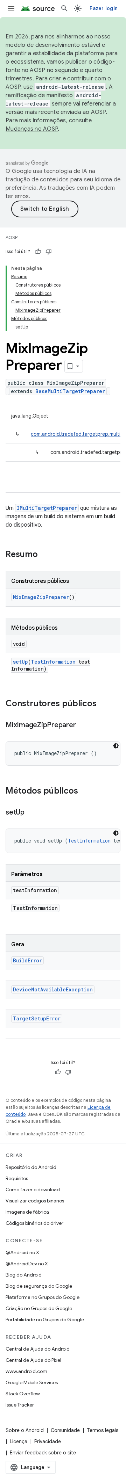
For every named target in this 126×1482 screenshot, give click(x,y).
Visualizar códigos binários (35, 1201)
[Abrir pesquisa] (64, 8)
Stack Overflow (23, 1393)
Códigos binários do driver (34, 1223)
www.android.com (26, 1371)
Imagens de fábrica (27, 1212)
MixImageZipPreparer (41, 597)
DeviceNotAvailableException (53, 989)
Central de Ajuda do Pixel (33, 1360)
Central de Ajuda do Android (38, 1349)
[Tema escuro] (116, 746)
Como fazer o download (33, 1189)
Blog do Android (24, 1275)
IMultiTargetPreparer (47, 508)
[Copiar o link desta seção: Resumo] (45, 555)
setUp (20, 661)
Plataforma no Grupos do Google (42, 1297)
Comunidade (65, 1430)
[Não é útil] (48, 251)
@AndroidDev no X (27, 1263)
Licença (18, 1441)
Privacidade (47, 1441)
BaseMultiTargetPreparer (70, 391)
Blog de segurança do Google (39, 1286)
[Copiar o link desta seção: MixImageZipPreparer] (83, 725)
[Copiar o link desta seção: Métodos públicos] (85, 791)
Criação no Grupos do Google (39, 1308)
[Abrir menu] (11, 8)
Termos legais (102, 1430)
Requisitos (17, 1178)
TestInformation (53, 661)
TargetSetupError (37, 1018)
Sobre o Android (25, 1430)
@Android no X (22, 1252)
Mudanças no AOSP (32, 128)
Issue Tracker (20, 1405)
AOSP (12, 237)
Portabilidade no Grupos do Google (45, 1319)
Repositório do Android (31, 1167)
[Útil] (38, 251)
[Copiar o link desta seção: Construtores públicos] (104, 704)
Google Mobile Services (32, 1382)
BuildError (27, 960)
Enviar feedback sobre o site (43, 1452)
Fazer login (104, 8)
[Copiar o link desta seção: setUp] (31, 813)
